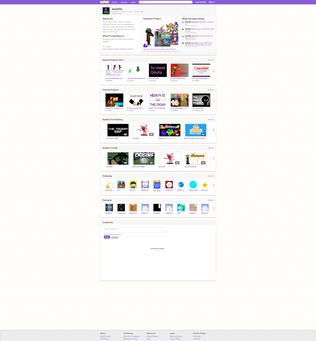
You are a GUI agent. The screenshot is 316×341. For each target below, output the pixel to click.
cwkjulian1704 (109, 213)
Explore (124, 2)
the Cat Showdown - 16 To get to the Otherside (180, 108)
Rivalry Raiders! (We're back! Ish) (195, 138)
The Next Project (198, 108)
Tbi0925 (131, 110)
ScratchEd (197, 336)
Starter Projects (152, 336)
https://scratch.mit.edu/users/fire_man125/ (118, 49)
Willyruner (204, 213)
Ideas (133, 2)
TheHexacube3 (198, 110)
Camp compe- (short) (178, 78)
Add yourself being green (136, 78)
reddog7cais (193, 213)
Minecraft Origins (139, 167)
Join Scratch (200, 2)
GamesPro (133, 213)
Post (107, 237)
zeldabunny (169, 213)
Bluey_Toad (193, 190)
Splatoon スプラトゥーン (166, 138)
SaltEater (175, 110)
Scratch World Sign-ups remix (201, 45)
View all (210, 60)
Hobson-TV (169, 190)
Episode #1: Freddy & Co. (199, 23)
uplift (179, 213)
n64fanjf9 (156, 213)
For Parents (104, 339)
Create (114, 2)
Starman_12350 (205, 190)
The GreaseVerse (190, 167)
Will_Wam (156, 191)
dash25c (109, 81)
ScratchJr (196, 339)
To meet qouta (154, 78)
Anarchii (153, 110)
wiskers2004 (145, 213)
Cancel (114, 237)
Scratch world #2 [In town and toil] (199, 30)
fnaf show (136, 138)
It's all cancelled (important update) (201, 78)
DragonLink (121, 213)
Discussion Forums (130, 339)
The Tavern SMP (112, 138)
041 (118, 190)
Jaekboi (109, 110)
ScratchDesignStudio (109, 190)
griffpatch (144, 190)
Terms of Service (176, 336)
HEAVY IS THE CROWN (157, 108)
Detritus (109, 167)
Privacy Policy (175, 339)
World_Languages (181, 190)
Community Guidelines (131, 336)
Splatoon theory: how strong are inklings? (159, 49)
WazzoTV (132, 190)
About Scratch (105, 336)
